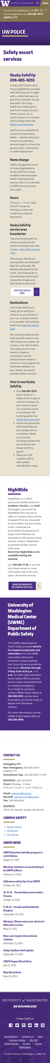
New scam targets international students (20, 939)
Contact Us (28, 1036)
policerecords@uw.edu (26, 796)
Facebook (12, 1025)
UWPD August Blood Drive (17, 963)
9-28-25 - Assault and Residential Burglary (21, 910)
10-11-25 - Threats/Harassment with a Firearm (23, 896)
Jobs (40, 1036)
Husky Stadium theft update (18, 952)
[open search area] (38, 3)
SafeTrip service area (21, 124)
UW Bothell (12, 830)
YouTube (31, 1025)
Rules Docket (12, 1043)
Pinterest (44, 1025)
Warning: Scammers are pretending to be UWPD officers (23, 870)
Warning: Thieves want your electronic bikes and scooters (24, 925)
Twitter (18, 1025)
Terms (38, 1043)
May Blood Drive (12, 974)
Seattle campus (14, 826)
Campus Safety (17, 1040)
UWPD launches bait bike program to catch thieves (23, 856)
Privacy (27, 1043)
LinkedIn (37, 1025)
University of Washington (6, 3)
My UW (34, 1040)
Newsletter (25, 1047)
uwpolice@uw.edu (21, 793)
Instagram (25, 1025)
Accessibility (11, 1036)
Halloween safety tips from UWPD (21, 883)
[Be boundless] (25, 1006)
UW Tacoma (12, 834)
